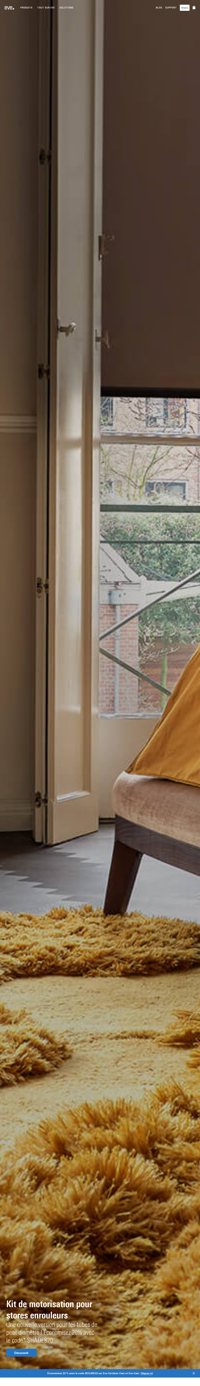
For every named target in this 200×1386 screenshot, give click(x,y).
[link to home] (9, 8)
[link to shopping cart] (194, 7)
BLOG (159, 7)
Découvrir (21, 1353)
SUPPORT (171, 7)
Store (184, 7)
